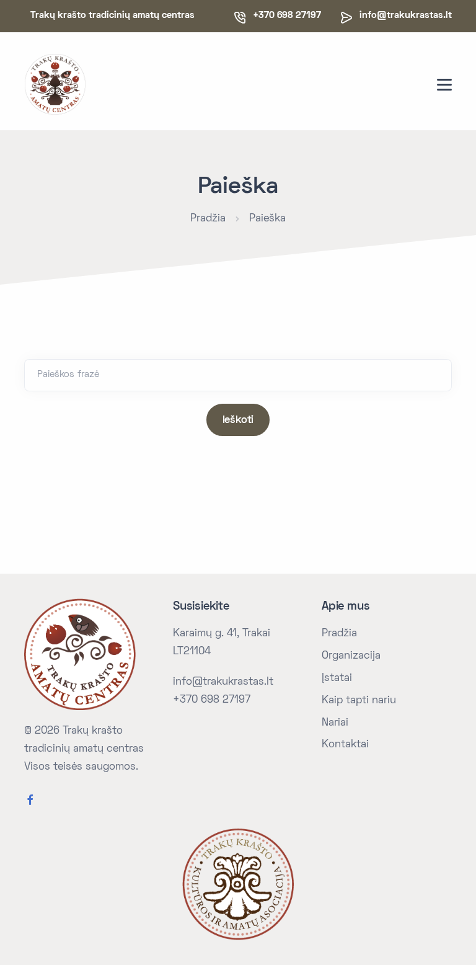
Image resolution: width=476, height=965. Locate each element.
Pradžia (208, 219)
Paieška (267, 219)
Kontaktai (345, 745)
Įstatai (337, 678)
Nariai (335, 723)
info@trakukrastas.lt (405, 15)
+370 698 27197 (211, 700)
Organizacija (351, 656)
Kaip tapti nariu (359, 701)
